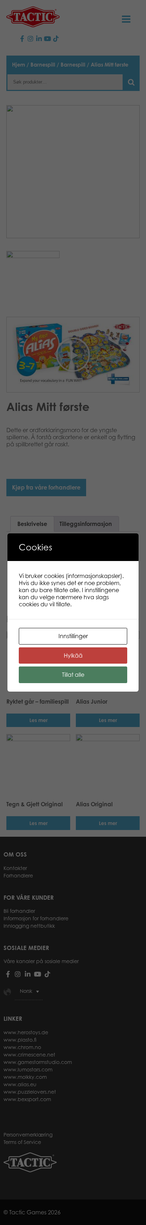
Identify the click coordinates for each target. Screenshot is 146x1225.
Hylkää (73, 655)
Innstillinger (73, 636)
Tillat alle (73, 674)
